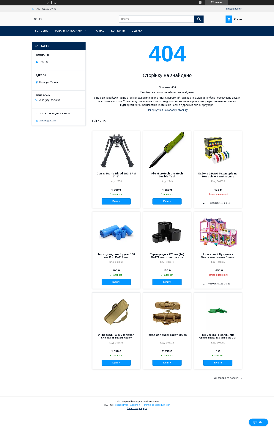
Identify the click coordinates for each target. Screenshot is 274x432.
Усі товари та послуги (226, 378)
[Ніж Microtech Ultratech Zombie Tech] (167, 150)
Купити (116, 201)
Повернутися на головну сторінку (167, 110)
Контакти (118, 30)
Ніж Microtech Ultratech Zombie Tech (167, 175)
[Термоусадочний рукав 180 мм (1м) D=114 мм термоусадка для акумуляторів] (116, 230)
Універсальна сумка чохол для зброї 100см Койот (116, 336)
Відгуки (137, 30)
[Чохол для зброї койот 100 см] (167, 311)
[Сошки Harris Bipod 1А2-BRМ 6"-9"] (116, 150)
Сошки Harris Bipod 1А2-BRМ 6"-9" (116, 175)
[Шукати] (199, 19)
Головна (41, 30)
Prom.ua (154, 401)
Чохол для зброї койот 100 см (167, 334)
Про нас (98, 30)
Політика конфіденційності (156, 405)
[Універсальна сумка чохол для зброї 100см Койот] (116, 311)
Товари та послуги (68, 30)
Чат (261, 422)
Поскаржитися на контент (127, 405)
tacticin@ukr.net (47, 120)
